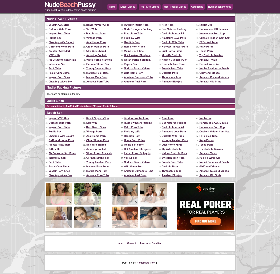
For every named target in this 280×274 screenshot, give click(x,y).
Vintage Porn (94, 37)
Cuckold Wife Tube (173, 42)
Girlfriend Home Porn (61, 46)
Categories (197, 7)
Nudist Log (205, 24)
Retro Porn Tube (133, 33)
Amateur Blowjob (172, 81)
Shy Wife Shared (96, 51)
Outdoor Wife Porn (60, 29)
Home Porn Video (134, 46)
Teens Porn (206, 51)
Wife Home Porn (133, 72)
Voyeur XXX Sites (59, 24)
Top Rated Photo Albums (79, 106)
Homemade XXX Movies (213, 29)
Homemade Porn (146, 262)
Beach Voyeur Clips (97, 24)
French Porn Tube (172, 68)
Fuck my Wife (132, 37)
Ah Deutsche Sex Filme (62, 59)
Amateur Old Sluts (210, 81)
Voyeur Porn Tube (59, 33)
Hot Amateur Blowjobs (137, 55)
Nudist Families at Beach (214, 68)
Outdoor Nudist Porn (136, 24)
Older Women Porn (97, 46)
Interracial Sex (57, 64)
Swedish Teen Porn (173, 64)
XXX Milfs (54, 55)
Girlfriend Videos (209, 72)
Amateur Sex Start (59, 51)
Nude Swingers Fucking (138, 29)
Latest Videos (127, 7)
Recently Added (55, 106)
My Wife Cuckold (172, 55)
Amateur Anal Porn (135, 81)
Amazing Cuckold (96, 55)
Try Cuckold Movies (211, 55)
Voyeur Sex (130, 64)
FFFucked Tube (208, 42)
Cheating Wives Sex (60, 81)
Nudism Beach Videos (137, 68)
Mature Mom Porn (96, 77)
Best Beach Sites (96, 33)
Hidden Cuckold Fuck (174, 59)
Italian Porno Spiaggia (137, 59)
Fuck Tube (55, 68)
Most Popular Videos (175, 7)
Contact (131, 243)
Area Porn (168, 24)
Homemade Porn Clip (212, 33)
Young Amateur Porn (98, 68)
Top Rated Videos (149, 7)
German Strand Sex (97, 64)
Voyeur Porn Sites (59, 77)
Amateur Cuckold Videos (214, 77)
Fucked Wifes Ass (209, 64)
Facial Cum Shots (59, 72)
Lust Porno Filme (172, 51)
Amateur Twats (208, 59)
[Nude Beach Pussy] (73, 7)
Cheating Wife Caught (61, 42)
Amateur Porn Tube (97, 81)
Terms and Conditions (151, 243)
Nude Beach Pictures (219, 7)
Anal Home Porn (96, 42)
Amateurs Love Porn (174, 37)
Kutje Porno (206, 46)
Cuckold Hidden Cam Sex (214, 37)
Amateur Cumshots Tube (138, 77)
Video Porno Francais (99, 59)
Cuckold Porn (170, 72)
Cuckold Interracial (173, 33)
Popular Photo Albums (106, 106)
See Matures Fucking (174, 29)
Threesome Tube (171, 77)
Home (112, 7)
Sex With (91, 29)
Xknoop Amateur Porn (175, 46)
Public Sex (55, 37)
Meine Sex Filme (134, 51)
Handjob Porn (132, 42)
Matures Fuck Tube (97, 72)
